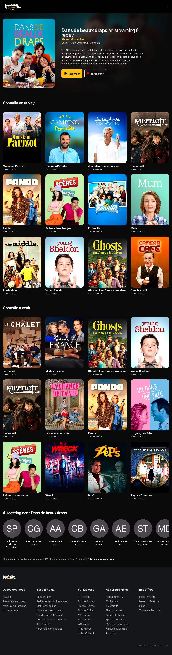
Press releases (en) (14, 601)
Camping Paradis (56, 166)
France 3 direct (87, 605)
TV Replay (112, 601)
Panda (7, 228)
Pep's (91, 495)
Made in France (55, 371)
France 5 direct (86, 610)
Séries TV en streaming (74, 42)
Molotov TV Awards (117, 624)
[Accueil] (12, 6)
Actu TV (110, 633)
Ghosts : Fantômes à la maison (107, 290)
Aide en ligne (44, 596)
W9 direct (83, 624)
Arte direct (84, 619)
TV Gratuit (112, 605)
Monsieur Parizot (14, 166)
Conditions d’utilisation (50, 615)
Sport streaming (115, 619)
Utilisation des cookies (50, 610)
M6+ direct (84, 615)
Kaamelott (137, 166)
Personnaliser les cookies (51, 619)
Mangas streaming (116, 628)
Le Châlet (9, 371)
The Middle (10, 290)
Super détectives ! (143, 495)
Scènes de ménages (58, 228)
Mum (134, 228)
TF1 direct (84, 596)
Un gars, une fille (141, 433)
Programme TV (114, 596)
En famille (94, 228)
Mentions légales (46, 605)
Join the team (11, 610)
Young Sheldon (54, 290)
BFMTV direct (86, 633)
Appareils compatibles (49, 628)
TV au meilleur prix (149, 610)
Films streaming (115, 610)
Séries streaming (115, 615)
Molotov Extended (150, 601)
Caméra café (139, 290)
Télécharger (43, 624)
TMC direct (84, 628)
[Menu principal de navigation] (166, 7)
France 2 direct (86, 601)
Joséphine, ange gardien (103, 166)
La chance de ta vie (57, 433)
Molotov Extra (147, 596)
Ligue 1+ (144, 605)
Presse (7, 596)
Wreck (49, 495)
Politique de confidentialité (52, 601)
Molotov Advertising (14, 605)
